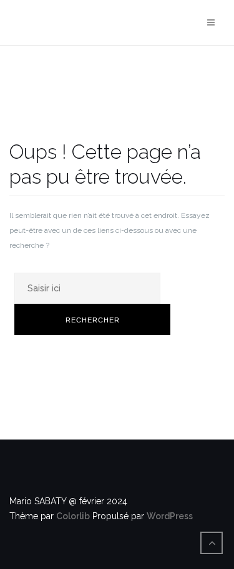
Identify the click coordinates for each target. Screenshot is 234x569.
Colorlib (73, 516)
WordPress (170, 516)
